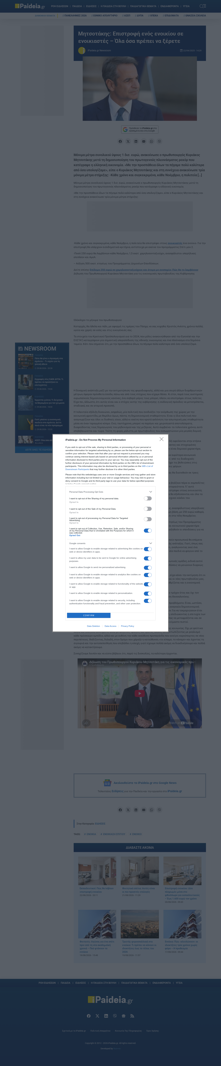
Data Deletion (93, 626)
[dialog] (110, 533)
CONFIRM (88, 615)
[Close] (162, 440)
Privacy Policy (127, 626)
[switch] (148, 498)
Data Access (110, 626)
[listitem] (110, 491)
